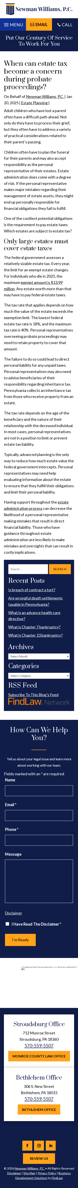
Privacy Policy (47, 1173)
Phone (11, 829)
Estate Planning (34, 102)
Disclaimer (13, 913)
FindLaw (57, 1178)
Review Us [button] (39, 1158)
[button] (13, 23)
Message (13, 854)
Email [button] (42, 24)
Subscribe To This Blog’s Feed (33, 694)
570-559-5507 (39, 1045)
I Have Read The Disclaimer (36, 924)
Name (10, 779)
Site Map (29, 1173)
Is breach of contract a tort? (31, 589)
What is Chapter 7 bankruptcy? (34, 627)
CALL (67, 24)
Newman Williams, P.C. (45, 96)
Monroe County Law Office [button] (39, 1056)
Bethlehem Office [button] (39, 1109)
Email (10, 804)
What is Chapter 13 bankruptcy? (35, 635)
